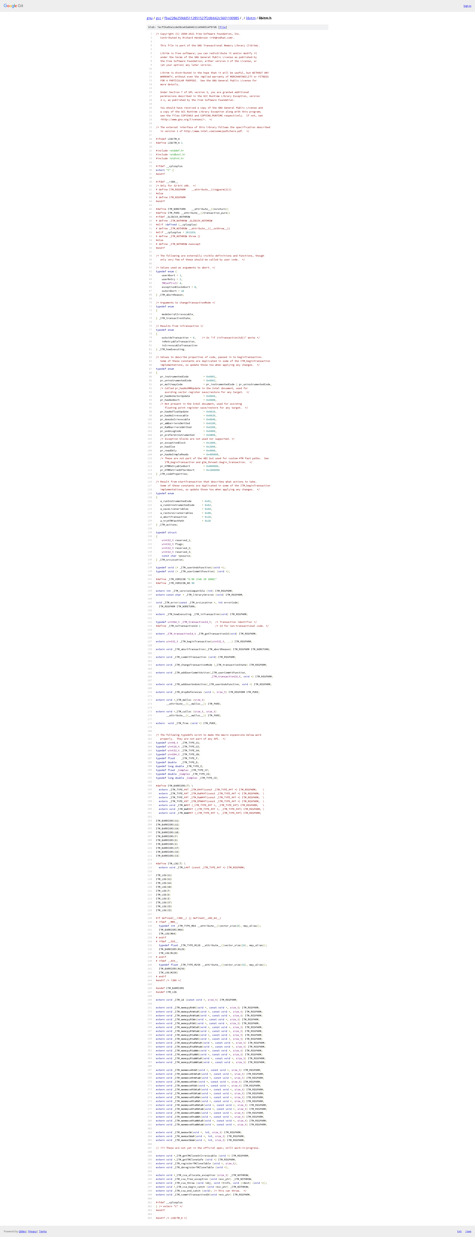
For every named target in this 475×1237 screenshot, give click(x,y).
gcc (158, 18)
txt (459, 1231)
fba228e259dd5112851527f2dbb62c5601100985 (201, 18)
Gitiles (22, 1231)
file (223, 27)
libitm (251, 18)
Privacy (32, 1231)
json (468, 1231)
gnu (150, 18)
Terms (43, 1231)
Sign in (467, 6)
